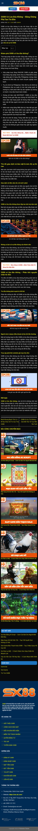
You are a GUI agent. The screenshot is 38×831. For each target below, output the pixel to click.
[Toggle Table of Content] (11, 48)
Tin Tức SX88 (5, 673)
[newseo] (19, 3)
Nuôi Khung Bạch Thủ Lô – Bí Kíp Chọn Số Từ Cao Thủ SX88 (10, 422)
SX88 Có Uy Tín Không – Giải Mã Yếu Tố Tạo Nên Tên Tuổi (29, 422)
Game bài (4, 667)
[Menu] (2, 3)
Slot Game (4, 670)
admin (19, 22)
